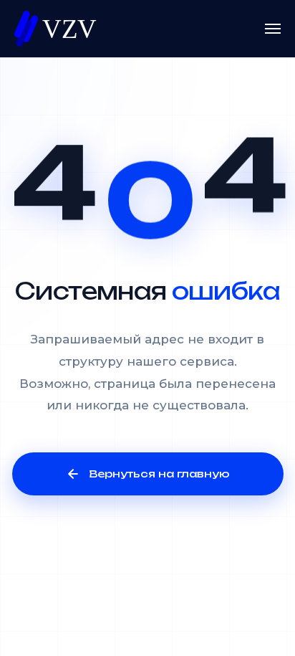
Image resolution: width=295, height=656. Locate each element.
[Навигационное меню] (273, 29)
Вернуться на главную (159, 473)
